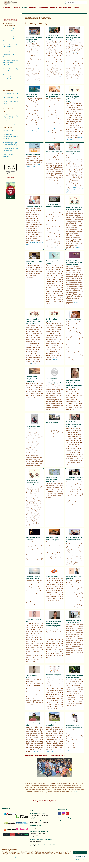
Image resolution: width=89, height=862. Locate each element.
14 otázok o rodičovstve (73, 320)
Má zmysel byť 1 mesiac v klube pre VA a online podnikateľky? (34, 39)
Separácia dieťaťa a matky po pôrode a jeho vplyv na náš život (33, 321)
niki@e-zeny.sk (44, 822)
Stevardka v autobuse (33, 155)
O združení (32, 8)
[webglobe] (10, 815)
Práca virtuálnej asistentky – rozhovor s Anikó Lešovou (73, 37)
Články (24, 8)
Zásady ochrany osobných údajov (12, 857)
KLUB (27, 82)
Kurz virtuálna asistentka (10, 83)
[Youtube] (67, 815)
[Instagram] (63, 815)
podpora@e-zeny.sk (43, 827)
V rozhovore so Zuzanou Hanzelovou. (54, 188)
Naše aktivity (43, 8)
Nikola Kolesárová (35, 822)
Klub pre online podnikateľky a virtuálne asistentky (10, 136)
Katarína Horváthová (35, 841)
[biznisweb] (22, 823)
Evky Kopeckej (37, 751)
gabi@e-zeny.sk (44, 815)
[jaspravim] (10, 825)
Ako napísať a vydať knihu (10, 97)
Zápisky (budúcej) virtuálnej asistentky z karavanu (53, 206)
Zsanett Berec (33, 827)
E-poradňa (16, 8)
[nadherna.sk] (22, 830)
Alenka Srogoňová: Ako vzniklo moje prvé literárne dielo (53, 479)
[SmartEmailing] (22, 817)
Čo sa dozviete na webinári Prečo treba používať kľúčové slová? (54, 380)
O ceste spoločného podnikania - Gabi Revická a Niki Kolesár (54, 37)
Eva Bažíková (33, 833)
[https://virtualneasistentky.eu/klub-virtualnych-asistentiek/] (54, 777)
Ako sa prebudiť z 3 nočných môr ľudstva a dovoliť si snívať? (33, 379)
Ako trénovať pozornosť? (54, 152)
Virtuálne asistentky (48, 820)
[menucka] (10, 831)
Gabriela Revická (34, 815)
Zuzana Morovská (35, 846)
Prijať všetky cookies (80, 853)
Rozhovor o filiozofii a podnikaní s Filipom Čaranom (33, 428)
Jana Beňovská (34, 835)
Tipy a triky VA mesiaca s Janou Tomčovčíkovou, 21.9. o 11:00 (10, 63)
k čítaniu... (57, 76)
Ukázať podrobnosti (79, 859)
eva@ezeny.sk (41, 833)
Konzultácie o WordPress (10, 124)
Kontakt (76, 8)
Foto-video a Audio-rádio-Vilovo (60, 8)
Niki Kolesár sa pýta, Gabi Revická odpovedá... (74, 190)
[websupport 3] (16, 835)
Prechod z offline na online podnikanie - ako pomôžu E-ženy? (73, 424)
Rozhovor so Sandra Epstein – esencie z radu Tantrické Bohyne (74, 262)
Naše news (6, 8)
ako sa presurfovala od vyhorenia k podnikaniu (34, 131)
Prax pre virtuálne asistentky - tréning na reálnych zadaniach (10, 77)
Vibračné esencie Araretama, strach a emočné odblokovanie (33, 482)
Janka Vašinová (34, 837)
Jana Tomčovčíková (35, 829)
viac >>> (76, 303)
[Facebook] (59, 815)
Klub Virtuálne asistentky (34, 206)
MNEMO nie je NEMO (52, 576)
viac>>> (56, 247)
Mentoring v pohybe (9, 130)
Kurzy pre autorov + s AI (10, 93)
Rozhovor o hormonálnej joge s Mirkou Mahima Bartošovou (74, 539)
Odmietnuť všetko (80, 856)
